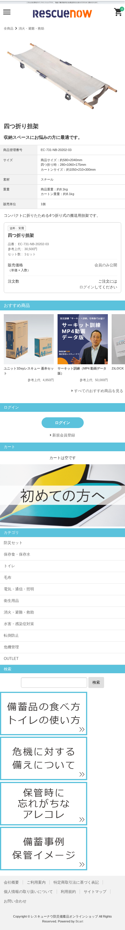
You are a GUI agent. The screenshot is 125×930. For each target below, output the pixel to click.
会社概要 (11, 882)
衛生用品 (11, 600)
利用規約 (68, 891)
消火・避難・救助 (31, 28)
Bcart (79, 921)
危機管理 (11, 647)
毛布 (7, 577)
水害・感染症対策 (19, 624)
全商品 (8, 28)
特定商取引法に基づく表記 (76, 882)
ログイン (86, 287)
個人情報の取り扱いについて (28, 891)
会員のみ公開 (105, 265)
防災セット (13, 542)
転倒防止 (11, 635)
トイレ (9, 566)
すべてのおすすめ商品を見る (98, 391)
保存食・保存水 (17, 554)
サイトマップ (95, 891)
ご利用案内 (36, 882)
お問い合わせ (15, 901)
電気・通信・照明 (19, 589)
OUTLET (11, 658)
